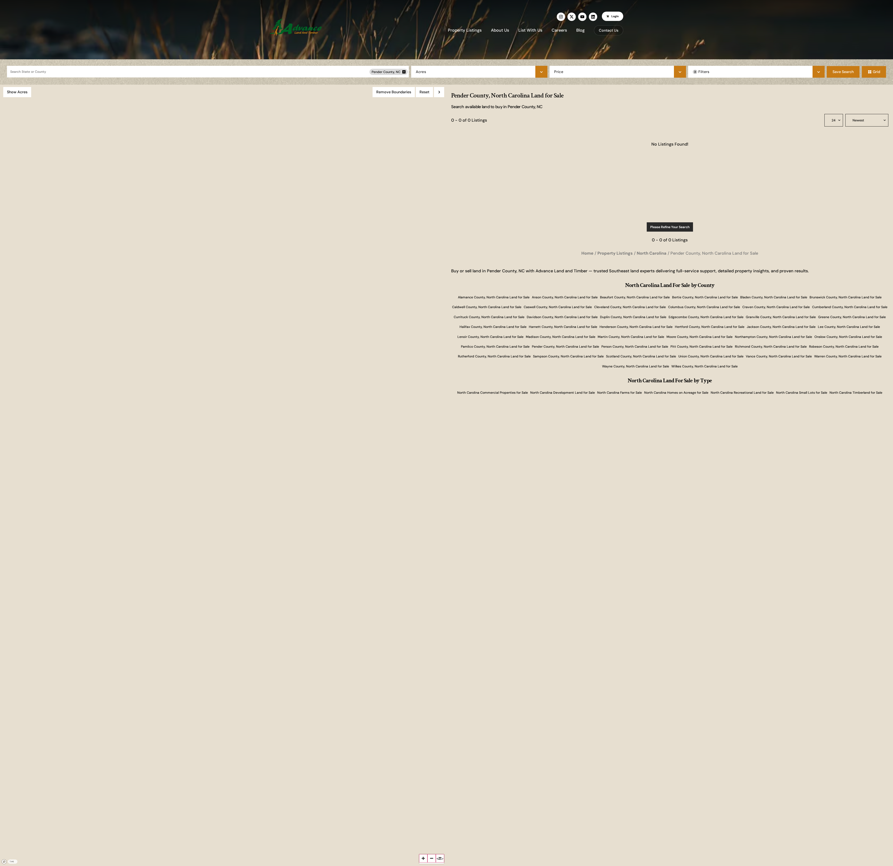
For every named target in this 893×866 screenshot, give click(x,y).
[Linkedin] (593, 17)
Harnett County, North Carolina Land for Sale (563, 327)
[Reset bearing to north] (440, 858)
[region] (223, 475)
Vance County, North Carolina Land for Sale (779, 356)
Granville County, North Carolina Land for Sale (781, 317)
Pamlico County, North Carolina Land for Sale (495, 346)
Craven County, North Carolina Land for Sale (776, 307)
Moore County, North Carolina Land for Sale (699, 337)
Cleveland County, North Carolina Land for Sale (630, 307)
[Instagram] (561, 17)
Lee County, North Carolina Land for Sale (849, 327)
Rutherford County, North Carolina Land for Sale (494, 356)
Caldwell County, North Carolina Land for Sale (486, 307)
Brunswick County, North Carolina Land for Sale (846, 297)
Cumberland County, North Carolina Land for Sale (849, 307)
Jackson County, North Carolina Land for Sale (781, 327)
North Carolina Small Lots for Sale (801, 392)
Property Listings (465, 30)
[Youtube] (582, 17)
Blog (580, 30)
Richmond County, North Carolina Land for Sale (771, 346)
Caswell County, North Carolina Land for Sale (558, 307)
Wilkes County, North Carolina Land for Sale (704, 366)
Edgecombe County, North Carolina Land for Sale (706, 317)
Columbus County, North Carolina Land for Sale (704, 307)
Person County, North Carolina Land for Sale (634, 346)
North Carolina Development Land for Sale (562, 392)
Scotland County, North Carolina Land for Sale (641, 356)
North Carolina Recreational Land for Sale (742, 392)
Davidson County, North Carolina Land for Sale (562, 317)
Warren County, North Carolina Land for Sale (848, 356)
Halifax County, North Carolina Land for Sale (493, 327)
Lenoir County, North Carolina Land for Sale (490, 337)
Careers (559, 30)
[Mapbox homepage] (4, 862)
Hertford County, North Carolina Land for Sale (709, 327)
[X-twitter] (571, 17)
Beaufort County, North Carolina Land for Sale (635, 297)
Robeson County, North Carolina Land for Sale (844, 346)
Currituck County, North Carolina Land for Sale (489, 317)
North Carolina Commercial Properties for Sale (492, 392)
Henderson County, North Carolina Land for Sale (636, 327)
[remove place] (404, 71)
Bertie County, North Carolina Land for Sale (705, 297)
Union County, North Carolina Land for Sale (710, 356)
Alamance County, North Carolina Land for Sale (494, 297)
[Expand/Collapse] (439, 92)
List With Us (530, 30)
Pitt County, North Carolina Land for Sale (701, 346)
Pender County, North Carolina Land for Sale (565, 346)
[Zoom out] (431, 858)
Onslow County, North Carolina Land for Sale (848, 337)
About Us (500, 30)
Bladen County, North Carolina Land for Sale (773, 297)
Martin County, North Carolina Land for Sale (631, 337)
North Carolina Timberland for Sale (856, 392)
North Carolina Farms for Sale (619, 392)
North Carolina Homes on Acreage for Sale (676, 392)
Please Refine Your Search (670, 227)
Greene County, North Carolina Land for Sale (852, 317)
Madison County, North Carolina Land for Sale (560, 337)
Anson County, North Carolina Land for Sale (565, 297)
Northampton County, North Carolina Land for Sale (773, 337)
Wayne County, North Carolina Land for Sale (635, 366)
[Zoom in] (423, 858)
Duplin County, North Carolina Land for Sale (633, 317)
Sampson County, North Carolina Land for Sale (568, 356)
